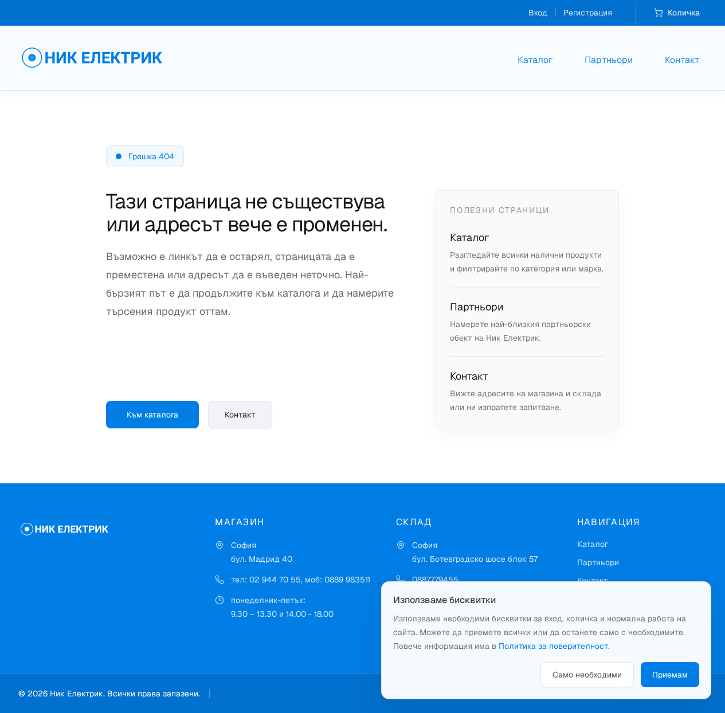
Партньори (609, 60)
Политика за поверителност (553, 646)
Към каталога (152, 414)
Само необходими (587, 674)
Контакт (682, 60)
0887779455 (435, 579)
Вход (537, 12)
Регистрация (587, 12)
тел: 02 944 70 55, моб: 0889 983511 (300, 579)
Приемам (670, 674)
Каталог (535, 60)
